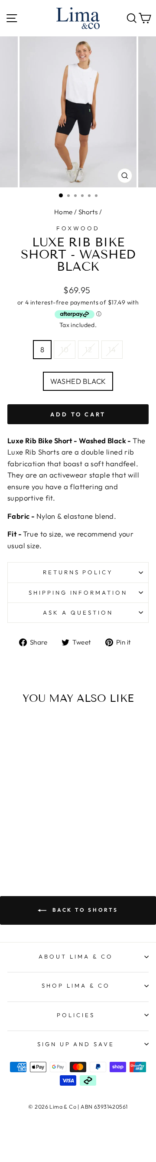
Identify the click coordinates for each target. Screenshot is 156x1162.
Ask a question (78, 612)
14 (112, 349)
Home (63, 212)
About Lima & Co (76, 956)
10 (64, 349)
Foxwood (78, 228)
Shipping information (78, 592)
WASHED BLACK (78, 381)
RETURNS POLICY (78, 572)
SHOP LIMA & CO (76, 985)
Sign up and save (76, 1044)
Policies (76, 1014)
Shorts (88, 212)
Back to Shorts (84, 910)
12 (88, 349)
